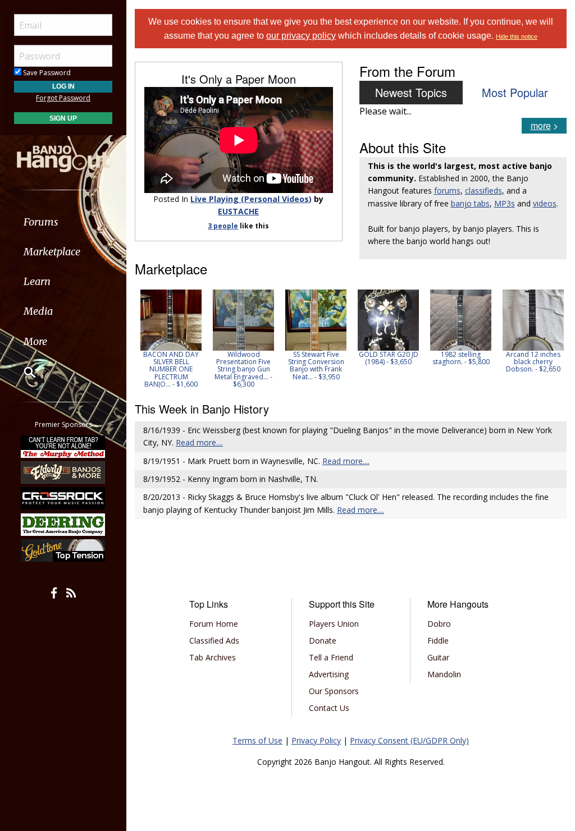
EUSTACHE (238, 211)
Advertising (329, 674)
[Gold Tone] (63, 550)
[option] (171, 339)
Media (38, 311)
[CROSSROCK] (63, 498)
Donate (322, 640)
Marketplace (52, 251)
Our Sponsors (334, 691)
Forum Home (213, 623)
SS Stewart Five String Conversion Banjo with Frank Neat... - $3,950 (316, 366)
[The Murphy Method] (63, 446)
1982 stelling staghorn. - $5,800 (461, 358)
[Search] (22, 372)
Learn (37, 281)
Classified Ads (214, 640)
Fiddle (438, 640)
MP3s (504, 203)
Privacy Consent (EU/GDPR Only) (409, 740)
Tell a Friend (331, 657)
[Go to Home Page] (63, 153)
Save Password (46, 72)
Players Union (334, 623)
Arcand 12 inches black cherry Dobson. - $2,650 (533, 362)
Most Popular (515, 92)
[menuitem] (63, 222)
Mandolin (444, 674)
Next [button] (550, 338)
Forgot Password (63, 98)
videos (544, 203)
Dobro (439, 623)
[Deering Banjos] (63, 525)
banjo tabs (470, 203)
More (35, 341)
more (541, 125)
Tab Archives (212, 657)
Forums (41, 221)
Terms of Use (257, 740)
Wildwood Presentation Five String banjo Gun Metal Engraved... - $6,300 (243, 369)
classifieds (483, 190)
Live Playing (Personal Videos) (251, 199)
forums (447, 190)
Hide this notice (516, 36)
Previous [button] (140, 338)
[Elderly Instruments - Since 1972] (63, 472)
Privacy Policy (316, 740)
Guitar (438, 657)
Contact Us (329, 708)
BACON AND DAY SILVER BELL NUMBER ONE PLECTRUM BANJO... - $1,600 (171, 369)
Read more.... (199, 442)
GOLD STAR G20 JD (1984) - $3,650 (388, 358)
